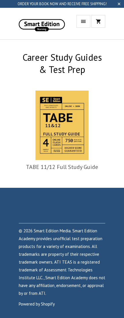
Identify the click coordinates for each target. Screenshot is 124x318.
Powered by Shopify (37, 304)
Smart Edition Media (52, 231)
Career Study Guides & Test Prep (62, 63)
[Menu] (83, 21)
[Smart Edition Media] (42, 25)
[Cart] (98, 21)
